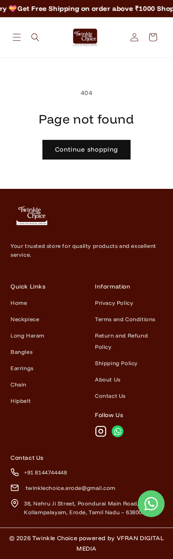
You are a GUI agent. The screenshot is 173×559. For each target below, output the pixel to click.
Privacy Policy (114, 302)
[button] (17, 37)
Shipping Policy (116, 363)
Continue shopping (86, 149)
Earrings (22, 368)
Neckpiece (24, 319)
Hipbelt (20, 400)
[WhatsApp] (117, 431)
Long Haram (27, 335)
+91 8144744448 (45, 472)
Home (18, 302)
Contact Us (110, 395)
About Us (108, 379)
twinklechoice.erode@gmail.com (69, 487)
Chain (18, 384)
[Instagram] (101, 431)
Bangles (21, 351)
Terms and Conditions (125, 319)
